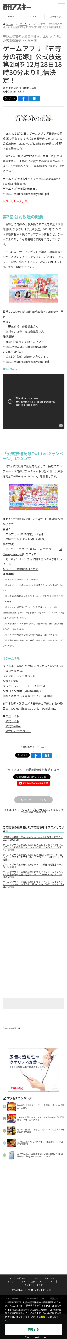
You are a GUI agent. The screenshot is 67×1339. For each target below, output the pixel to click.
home (9, 24)
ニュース (35, 1278)
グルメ (11, 16)
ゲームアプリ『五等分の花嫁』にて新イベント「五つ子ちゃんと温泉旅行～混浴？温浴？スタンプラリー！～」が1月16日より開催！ (33, 874)
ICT (55, 16)
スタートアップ (33, 16)
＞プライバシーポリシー (33, 1337)
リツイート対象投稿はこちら (20, 569)
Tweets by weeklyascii (11, 1028)
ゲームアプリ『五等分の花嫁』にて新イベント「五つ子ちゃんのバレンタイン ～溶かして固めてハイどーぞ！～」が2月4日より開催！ (33, 884)
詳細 (43, 1317)
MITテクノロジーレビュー (43, 1289)
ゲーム (23, 24)
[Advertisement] (33, 920)
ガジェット (49, 1278)
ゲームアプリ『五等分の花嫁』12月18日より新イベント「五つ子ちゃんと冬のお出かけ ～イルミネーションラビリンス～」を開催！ (33, 847)
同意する (33, 1329)
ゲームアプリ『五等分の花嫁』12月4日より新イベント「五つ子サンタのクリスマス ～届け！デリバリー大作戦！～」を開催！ (33, 857)
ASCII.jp (19, 1289)
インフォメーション (33, 1284)
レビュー (21, 1278)
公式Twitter (13, 726)
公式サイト (12, 721)
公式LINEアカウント (18, 731)
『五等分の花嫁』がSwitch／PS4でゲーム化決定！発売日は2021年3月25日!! (33, 838)
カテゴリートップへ (35, 800)
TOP (10, 1278)
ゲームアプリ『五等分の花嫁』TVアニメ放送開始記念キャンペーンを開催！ (33, 865)
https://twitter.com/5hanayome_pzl (26, 194)
